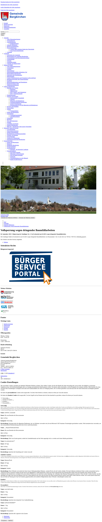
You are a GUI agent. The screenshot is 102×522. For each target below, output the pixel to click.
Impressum (6, 327)
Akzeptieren (4, 520)
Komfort (5, 401)
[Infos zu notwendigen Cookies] (9, 398)
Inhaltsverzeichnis (8, 324)
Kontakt (6, 328)
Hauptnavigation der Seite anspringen (10, 2)
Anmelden (6, 29)
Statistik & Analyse (7, 399)
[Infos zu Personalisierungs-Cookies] (10, 403)
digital (11, 373)
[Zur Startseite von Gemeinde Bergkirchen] (14, 20)
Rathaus (6, 242)
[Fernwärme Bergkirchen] (8, 308)
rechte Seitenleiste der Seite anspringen (10, 7)
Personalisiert (6, 403)
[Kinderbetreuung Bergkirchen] (8, 293)
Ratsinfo (6, 329)
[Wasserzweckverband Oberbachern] (8, 298)
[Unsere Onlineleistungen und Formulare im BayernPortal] (51, 268)
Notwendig (5, 398)
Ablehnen (10, 520)
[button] (6, 38)
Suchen (2, 31)
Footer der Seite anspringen (7, 10)
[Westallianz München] (5, 312)
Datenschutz (7, 325)
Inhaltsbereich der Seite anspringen (9, 4)
